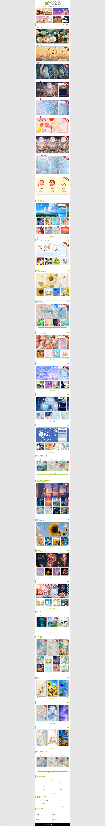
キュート (61, 786)
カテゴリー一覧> (52, 793)
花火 (61, 782)
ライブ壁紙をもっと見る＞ (52, 632)
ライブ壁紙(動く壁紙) (44, 800)
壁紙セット (44, 803)
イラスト (61, 789)
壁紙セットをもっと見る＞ (52, 772)
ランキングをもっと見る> (52, 473)
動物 (44, 789)
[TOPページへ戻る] (2, 824)
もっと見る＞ (52, 196)
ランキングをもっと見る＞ (52, 768)
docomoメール (61, 800)
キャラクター (44, 786)
